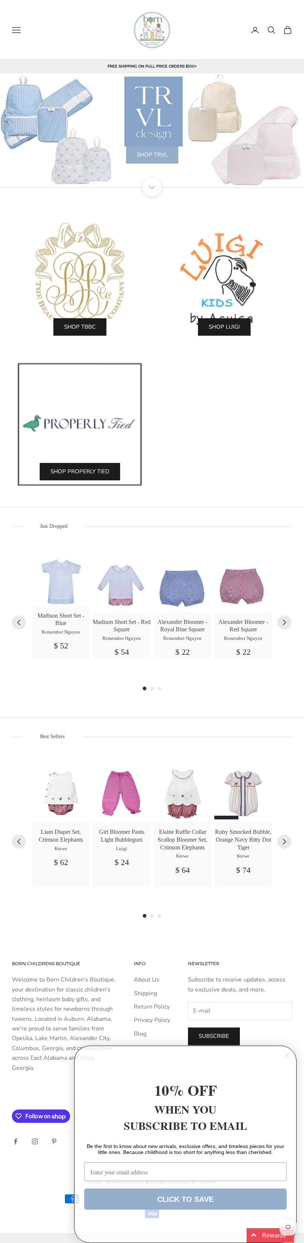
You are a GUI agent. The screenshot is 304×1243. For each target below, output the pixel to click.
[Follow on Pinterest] (54, 1141)
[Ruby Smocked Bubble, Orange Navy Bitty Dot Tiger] (243, 793)
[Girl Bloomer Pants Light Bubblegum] (122, 793)
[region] (152, 130)
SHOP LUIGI (224, 327)
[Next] (284, 622)
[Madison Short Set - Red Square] (122, 583)
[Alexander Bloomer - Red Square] (243, 583)
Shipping (145, 993)
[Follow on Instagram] (35, 1141)
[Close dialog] (287, 1055)
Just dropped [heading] (53, 526)
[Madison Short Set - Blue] (61, 580)
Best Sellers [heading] (52, 736)
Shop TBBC (80, 327)
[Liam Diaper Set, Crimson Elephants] (61, 793)
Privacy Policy (152, 1020)
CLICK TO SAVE (185, 1199)
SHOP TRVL (152, 154)
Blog (140, 1034)
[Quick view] (80, 564)
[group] (60, 607)
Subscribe (214, 1036)
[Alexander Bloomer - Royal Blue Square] (182, 583)
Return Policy (152, 1007)
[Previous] (19, 622)
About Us (146, 980)
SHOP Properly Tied (79, 471)
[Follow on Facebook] (15, 1141)
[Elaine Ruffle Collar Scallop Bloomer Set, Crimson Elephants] (182, 793)
